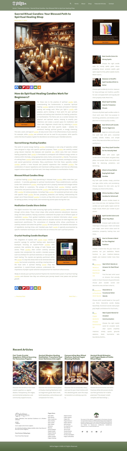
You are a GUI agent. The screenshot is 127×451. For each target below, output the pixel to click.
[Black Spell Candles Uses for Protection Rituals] (97, 104)
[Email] (35, 87)
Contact (111, 3)
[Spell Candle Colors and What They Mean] (97, 218)
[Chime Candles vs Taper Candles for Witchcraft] (97, 196)
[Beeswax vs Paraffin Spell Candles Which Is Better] (97, 81)
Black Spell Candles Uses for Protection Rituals (109, 105)
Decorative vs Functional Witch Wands (109, 293)
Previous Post (19, 296)
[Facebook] (16, 87)
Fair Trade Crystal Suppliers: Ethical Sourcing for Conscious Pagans (24, 357)
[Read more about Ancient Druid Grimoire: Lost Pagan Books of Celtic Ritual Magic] (102, 373)
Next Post (73, 296)
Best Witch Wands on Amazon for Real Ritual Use (111, 267)
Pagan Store (51, 413)
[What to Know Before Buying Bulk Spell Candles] (97, 173)
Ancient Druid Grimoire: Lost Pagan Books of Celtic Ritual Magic (101, 357)
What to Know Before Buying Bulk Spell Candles (109, 173)
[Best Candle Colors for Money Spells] (97, 59)
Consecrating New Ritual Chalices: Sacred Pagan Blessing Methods (75, 357)
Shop (90, 3)
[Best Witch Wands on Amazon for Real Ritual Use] (97, 269)
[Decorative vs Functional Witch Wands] (97, 292)
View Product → (25, 124)
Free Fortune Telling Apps (22, 433)
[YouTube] (96, 429)
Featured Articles (100, 3)
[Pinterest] (28, 87)
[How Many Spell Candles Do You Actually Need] (97, 150)
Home (76, 3)
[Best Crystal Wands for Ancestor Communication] (97, 320)
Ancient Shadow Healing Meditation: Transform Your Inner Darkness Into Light (50, 357)
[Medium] (92, 429)
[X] (20, 87)
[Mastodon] (31, 87)
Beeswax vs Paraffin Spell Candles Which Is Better (110, 82)
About (83, 3)
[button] (70, 4)
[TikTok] (101, 429)
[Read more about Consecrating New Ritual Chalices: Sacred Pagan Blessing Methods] (76, 373)
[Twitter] (82, 429)
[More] (39, 87)
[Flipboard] (24, 87)
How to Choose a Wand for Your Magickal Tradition (110, 241)
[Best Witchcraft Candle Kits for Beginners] (97, 127)
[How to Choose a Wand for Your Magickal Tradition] (97, 241)
